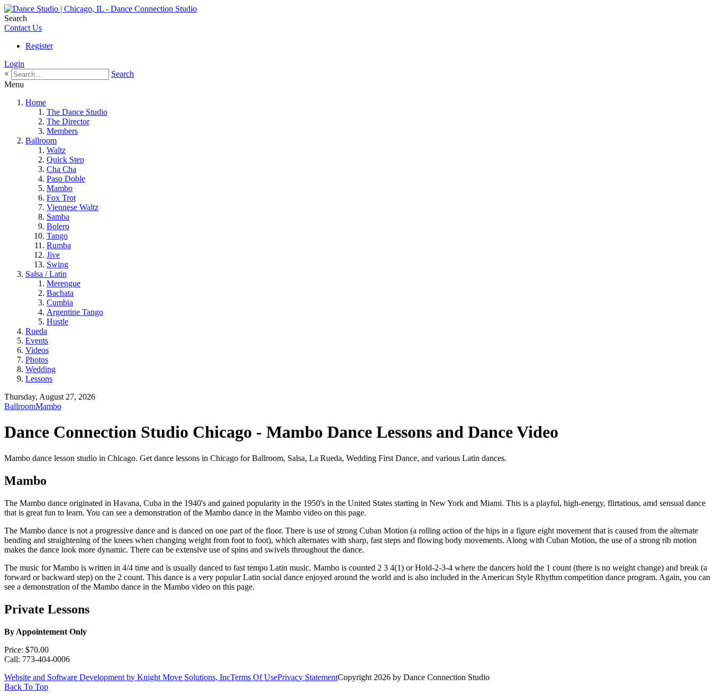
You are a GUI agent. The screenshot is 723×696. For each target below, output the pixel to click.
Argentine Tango (75, 312)
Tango (57, 235)
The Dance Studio (77, 111)
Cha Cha (61, 169)
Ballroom (41, 140)
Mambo (60, 188)
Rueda (36, 331)
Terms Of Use (253, 677)
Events (36, 340)
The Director (68, 121)
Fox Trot (61, 197)
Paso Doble (66, 178)
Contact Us (23, 27)
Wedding (40, 369)
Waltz (56, 150)
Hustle (57, 321)
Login (14, 63)
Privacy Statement (307, 677)
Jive (53, 254)
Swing (57, 264)
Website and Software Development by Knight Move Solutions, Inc (117, 677)
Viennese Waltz (72, 207)
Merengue (63, 283)
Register (39, 45)
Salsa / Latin (46, 273)
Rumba (59, 245)
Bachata (60, 292)
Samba (58, 216)
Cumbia (60, 302)
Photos (36, 359)
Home (35, 102)
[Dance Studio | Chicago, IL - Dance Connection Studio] (100, 8)
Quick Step (65, 159)
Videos (37, 350)
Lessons (38, 378)
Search (122, 73)
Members (62, 130)
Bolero (58, 226)
